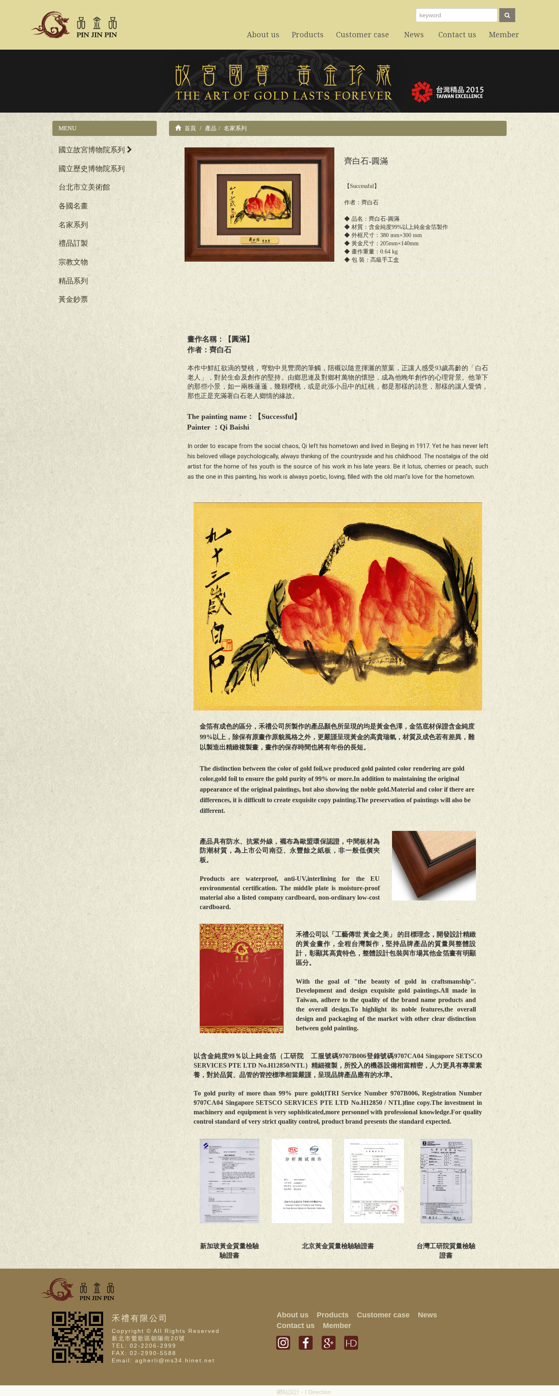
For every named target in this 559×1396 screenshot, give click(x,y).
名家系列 (73, 225)
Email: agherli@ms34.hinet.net (163, 1360)
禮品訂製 (73, 243)
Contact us (296, 1325)
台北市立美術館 (84, 187)
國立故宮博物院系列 (93, 150)
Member (337, 1325)
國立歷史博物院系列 (92, 169)
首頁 (189, 128)
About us (293, 1315)
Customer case (383, 1315)
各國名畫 (73, 206)
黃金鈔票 (73, 299)
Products (333, 1315)
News (427, 1315)
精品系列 (73, 281)
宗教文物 (73, 262)
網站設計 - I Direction (304, 1392)
